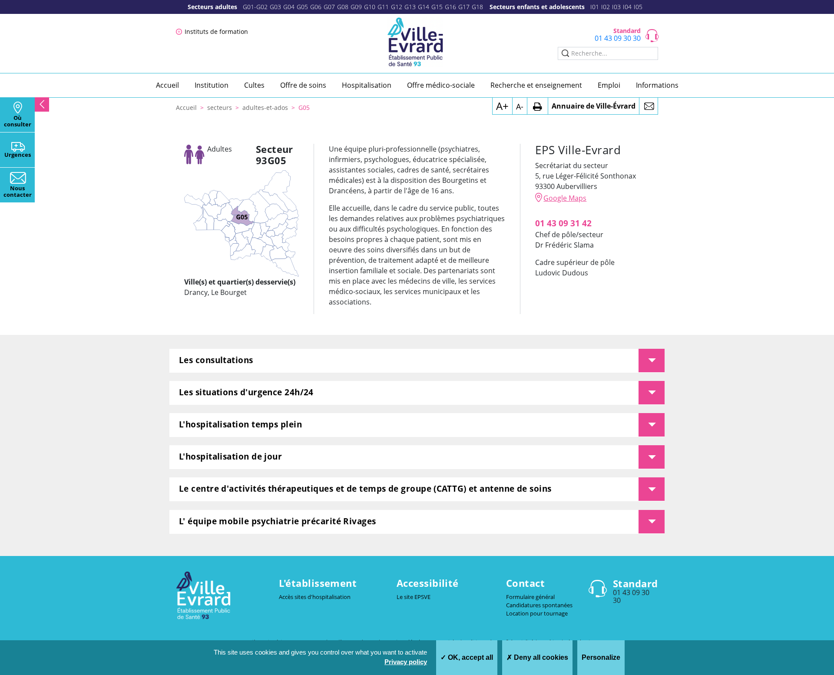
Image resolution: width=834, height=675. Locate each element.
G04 (289, 7)
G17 (464, 7)
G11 (383, 7)
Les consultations (216, 360)
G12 (396, 7)
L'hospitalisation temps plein (240, 424)
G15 (437, 7)
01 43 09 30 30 (618, 38)
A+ (502, 106)
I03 (616, 7)
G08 (342, 7)
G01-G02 (255, 7)
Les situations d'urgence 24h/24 (246, 392)
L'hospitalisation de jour (230, 456)
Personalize (601, 657)
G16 (450, 7)
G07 (329, 7)
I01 (594, 7)
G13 (410, 7)
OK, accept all (469, 657)
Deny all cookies (540, 657)
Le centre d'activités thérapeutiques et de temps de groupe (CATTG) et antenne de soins (365, 488)
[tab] (417, 361)
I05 (638, 7)
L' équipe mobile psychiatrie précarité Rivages (277, 521)
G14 (423, 7)
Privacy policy (405, 661)
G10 (369, 7)
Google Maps (564, 198)
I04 (627, 7)
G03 (275, 7)
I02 (605, 7)
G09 (356, 7)
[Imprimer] (537, 106)
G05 (302, 7)
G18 (477, 7)
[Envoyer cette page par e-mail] (648, 106)
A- (519, 106)
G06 (315, 7)
